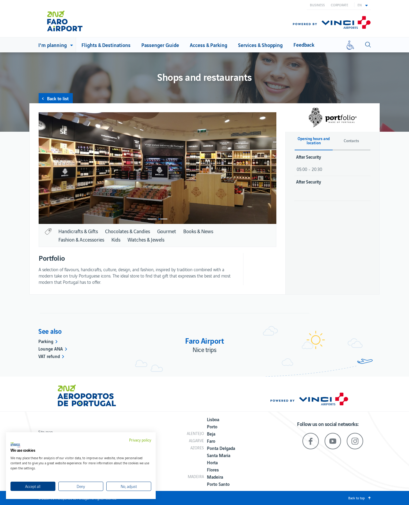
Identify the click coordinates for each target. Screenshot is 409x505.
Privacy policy (140, 440)
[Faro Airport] (72, 18)
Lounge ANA (50, 348)
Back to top (356, 497)
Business (317, 4)
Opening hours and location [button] (314, 141)
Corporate (339, 4)
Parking (45, 341)
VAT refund (49, 356)
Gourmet (166, 231)
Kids (115, 239)
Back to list (58, 98)
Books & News (198, 231)
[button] (363, 4)
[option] (157, 168)
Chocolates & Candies (127, 231)
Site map (45, 432)
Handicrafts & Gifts (78, 231)
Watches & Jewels (146, 239)
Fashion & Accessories (81, 239)
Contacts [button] (351, 141)
